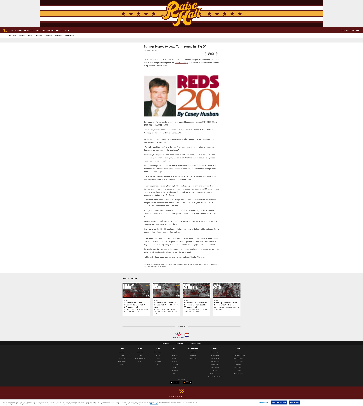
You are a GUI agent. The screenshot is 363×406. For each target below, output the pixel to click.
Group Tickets (215, 364)
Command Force (238, 361)
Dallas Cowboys (181, 62)
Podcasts (140, 361)
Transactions (174, 370)
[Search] (338, 30)
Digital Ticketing (215, 367)
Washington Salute (238, 358)
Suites (215, 370)
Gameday (122, 355)
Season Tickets (215, 355)
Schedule (174, 355)
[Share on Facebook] (205, 55)
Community (122, 364)
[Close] (360, 402)
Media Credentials (238, 373)
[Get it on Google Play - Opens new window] (188, 383)
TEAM (174, 348)
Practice (158, 358)
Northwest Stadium (193, 348)
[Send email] (212, 55)
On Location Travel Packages (215, 376)
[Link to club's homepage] (5, 30)
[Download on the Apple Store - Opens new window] (175, 382)
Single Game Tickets (215, 361)
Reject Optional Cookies (279, 402)
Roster (174, 352)
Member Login (215, 352)
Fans (158, 364)
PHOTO (158, 348)
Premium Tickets (215, 358)
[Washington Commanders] (181, 391)
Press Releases (122, 361)
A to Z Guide (193, 355)
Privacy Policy (154, 404)
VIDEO (140, 348)
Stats (174, 367)
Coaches (174, 361)
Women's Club (238, 367)
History (174, 373)
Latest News (122, 352)
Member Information (215, 373)
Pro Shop (238, 370)
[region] (181, 402)
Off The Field (122, 358)
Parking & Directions (193, 352)
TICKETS (215, 348)
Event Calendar (174, 358)
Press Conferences (140, 358)
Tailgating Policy (193, 358)
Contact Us (238, 352)
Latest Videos (140, 352)
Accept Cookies (294, 402)
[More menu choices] (68, 30)
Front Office (175, 364)
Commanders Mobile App (238, 355)
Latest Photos (157, 352)
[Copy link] (216, 54)
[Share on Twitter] (209, 55)
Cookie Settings (263, 402)
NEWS (122, 348)
